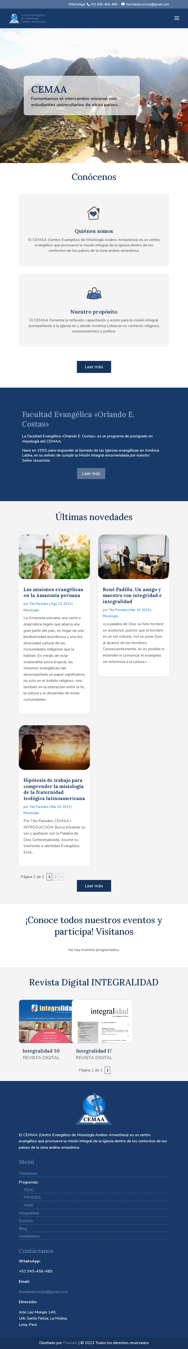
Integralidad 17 (94, 1051)
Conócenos (28, 1173)
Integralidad (29, 1213)
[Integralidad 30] (41, 1021)
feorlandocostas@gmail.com (43, 1292)
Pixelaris (70, 1343)
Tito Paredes (38, 604)
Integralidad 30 (41, 1051)
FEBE (29, 1205)
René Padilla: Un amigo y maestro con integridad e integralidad (132, 595)
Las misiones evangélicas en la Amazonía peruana (53, 592)
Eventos (26, 1220)
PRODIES (32, 1197)
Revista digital (41, 1058)
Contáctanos (29, 1236)
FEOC (29, 1190)
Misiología (31, 610)
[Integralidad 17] (94, 1021)
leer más (32, 706)
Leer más (94, 367)
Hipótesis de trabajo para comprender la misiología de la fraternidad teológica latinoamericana (54, 789)
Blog (23, 1228)
